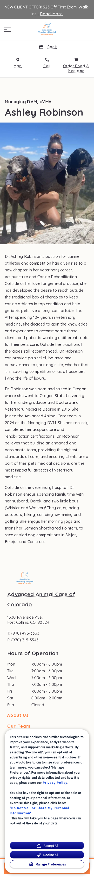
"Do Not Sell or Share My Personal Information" (39, 810)
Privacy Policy (55, 782)
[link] (47, 28)
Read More (51, 14)
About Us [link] (18, 715)
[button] (7, 30)
